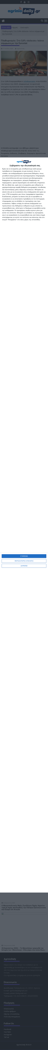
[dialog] (24, 524)
